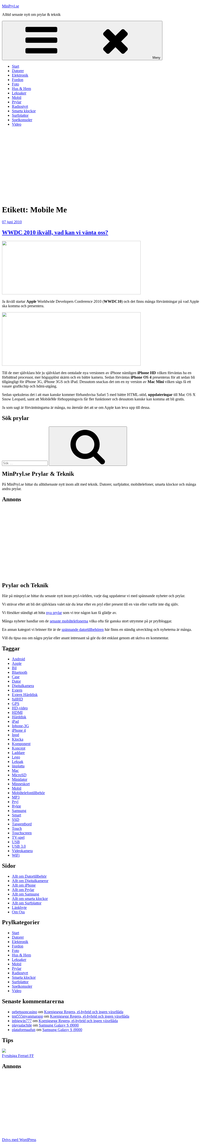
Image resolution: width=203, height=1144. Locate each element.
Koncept (18, 748)
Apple (17, 663)
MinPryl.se (10, 6)
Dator (16, 681)
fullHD (17, 699)
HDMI (17, 712)
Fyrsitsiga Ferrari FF (18, 1056)
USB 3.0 (19, 846)
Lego (16, 757)
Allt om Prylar (23, 890)
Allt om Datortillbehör (29, 876)
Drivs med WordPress (19, 1140)
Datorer (18, 71)
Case (16, 677)
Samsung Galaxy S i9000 (59, 1025)
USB (16, 842)
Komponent (21, 744)
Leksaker (19, 93)
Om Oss (18, 912)
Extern (17, 690)
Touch (17, 828)
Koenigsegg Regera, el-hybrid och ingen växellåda (83, 1012)
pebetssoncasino (24, 1012)
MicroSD (19, 775)
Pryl (15, 802)
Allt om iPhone (24, 885)
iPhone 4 (19, 730)
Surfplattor (20, 115)
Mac (15, 770)
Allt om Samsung (25, 894)
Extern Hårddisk (25, 695)
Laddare (18, 753)
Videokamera (22, 851)
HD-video (20, 708)
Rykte (16, 806)
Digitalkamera (23, 686)
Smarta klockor (24, 111)
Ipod (15, 735)
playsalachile (22, 1025)
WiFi (16, 855)
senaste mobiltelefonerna (69, 621)
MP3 (16, 797)
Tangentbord (22, 824)
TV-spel (18, 837)
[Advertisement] (101, 165)
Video (16, 124)
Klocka (17, 739)
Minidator (19, 779)
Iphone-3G (20, 726)
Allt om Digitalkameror (30, 881)
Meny (156, 57)
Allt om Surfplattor (26, 903)
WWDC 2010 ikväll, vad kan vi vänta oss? (55, 232)
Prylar (16, 102)
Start (15, 66)
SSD (15, 819)
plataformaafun (23, 1030)
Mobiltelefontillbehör (28, 793)
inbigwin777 (22, 1021)
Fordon (17, 80)
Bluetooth (19, 672)
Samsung (19, 811)
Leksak (17, 761)
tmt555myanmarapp (27, 1016)
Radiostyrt (20, 106)
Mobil (16, 97)
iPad (15, 721)
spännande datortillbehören (83, 629)
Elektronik (20, 75)
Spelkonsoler (22, 120)
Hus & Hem (21, 88)
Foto (15, 84)
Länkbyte (19, 907)
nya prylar (54, 613)
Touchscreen (22, 833)
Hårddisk (19, 717)
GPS (15, 703)
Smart (16, 815)
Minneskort (21, 784)
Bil (14, 668)
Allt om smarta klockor (30, 898)
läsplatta (18, 766)
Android (18, 659)
